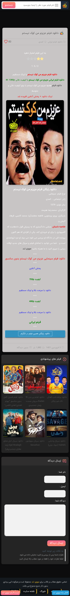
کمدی (41, 41)
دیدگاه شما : (60, 501)
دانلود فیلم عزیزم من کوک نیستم (40, 33)
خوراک (43, 591)
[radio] (41, 60)
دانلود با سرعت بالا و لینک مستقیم (35, 290)
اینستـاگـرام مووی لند (10, 592)
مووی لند (35, 581)
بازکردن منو (57, 5)
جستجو (9, 5)
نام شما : (62, 472)
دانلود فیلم (57, 85)
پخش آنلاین (35, 268)
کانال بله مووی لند (60, 592)
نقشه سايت (29, 591)
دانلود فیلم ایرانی (55, 41)
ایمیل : (62, 486)
